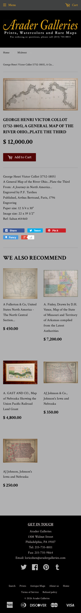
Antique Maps (37, 586)
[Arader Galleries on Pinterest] (46, 568)
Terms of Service (30, 592)
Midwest (22, 52)
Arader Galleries (41, 598)
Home (6, 52)
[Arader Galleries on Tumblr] (57, 568)
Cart (74, 5)
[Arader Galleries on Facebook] (35, 568)
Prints (23, 586)
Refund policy (50, 592)
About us (54, 586)
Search (12, 586)
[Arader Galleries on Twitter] (24, 568)
